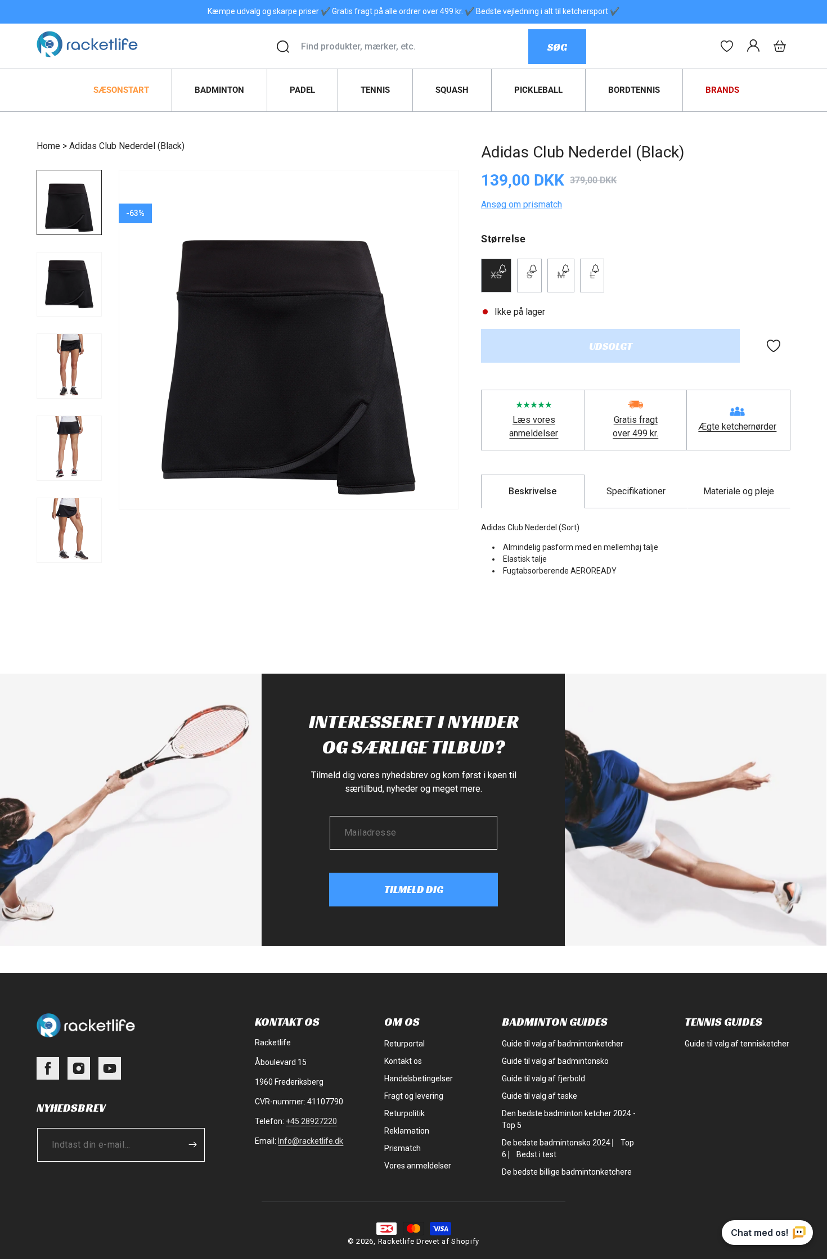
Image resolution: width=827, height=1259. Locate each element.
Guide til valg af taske (539, 1095)
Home (48, 146)
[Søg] (283, 46)
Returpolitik (404, 1113)
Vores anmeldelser (417, 1165)
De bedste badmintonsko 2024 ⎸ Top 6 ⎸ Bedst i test (568, 1148)
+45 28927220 (311, 1121)
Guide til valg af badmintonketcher (562, 1043)
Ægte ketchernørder (737, 426)
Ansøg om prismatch (521, 204)
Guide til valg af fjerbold (543, 1078)
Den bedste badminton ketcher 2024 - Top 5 (569, 1119)
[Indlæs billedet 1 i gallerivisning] (69, 202)
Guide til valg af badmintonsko (555, 1061)
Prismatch (402, 1148)
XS (501, 280)
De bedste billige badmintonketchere (567, 1171)
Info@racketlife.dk (310, 1140)
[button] (780, 46)
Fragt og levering (413, 1095)
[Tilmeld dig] (192, 1144)
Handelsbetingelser (418, 1078)
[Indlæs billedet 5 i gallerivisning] (69, 530)
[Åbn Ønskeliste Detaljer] (727, 46)
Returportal (404, 1043)
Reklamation (406, 1130)
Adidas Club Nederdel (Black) (127, 146)
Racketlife (396, 1241)
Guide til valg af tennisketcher (737, 1043)
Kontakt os (403, 1061)
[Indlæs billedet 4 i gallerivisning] (69, 448)
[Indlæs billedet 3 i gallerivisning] (69, 366)
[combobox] (414, 47)
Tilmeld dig (413, 889)
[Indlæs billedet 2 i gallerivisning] (69, 284)
